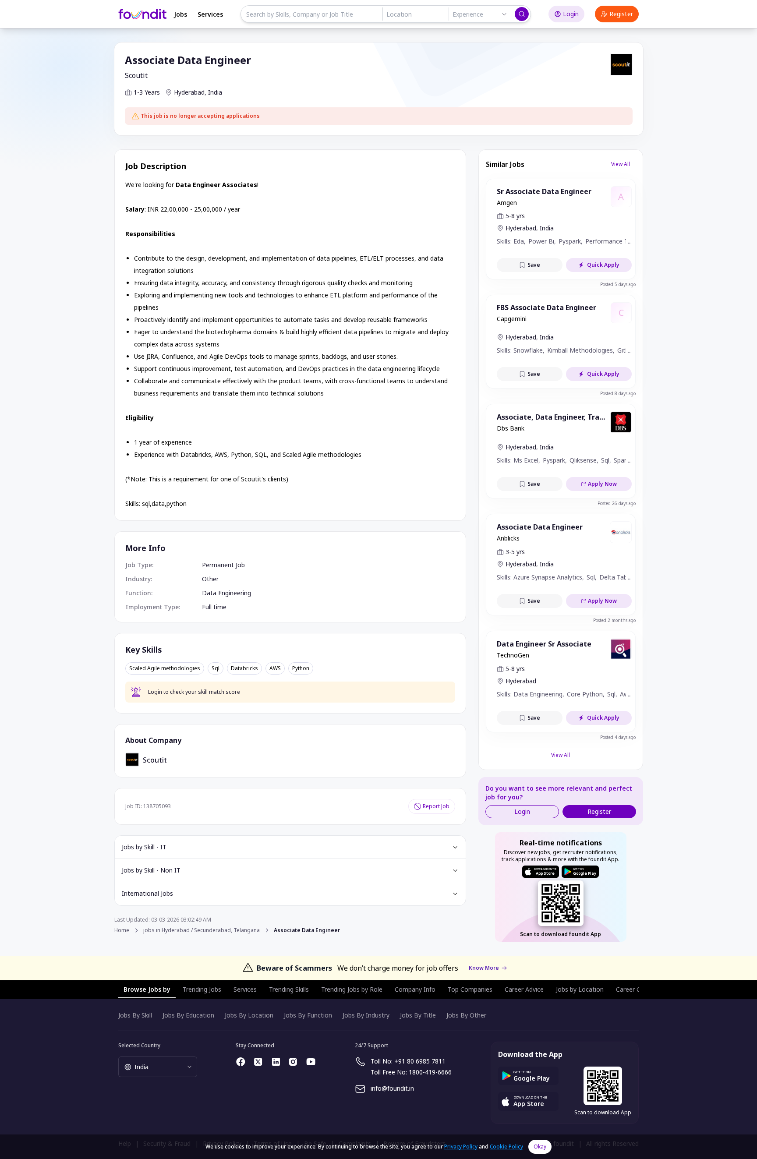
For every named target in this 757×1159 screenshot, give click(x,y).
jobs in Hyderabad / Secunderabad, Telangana (201, 930)
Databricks (244, 668)
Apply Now (602, 484)
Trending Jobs (202, 989)
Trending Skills (289, 989)
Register (621, 14)
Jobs (180, 14)
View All (620, 164)
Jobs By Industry (366, 1015)
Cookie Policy (506, 1146)
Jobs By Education (188, 1015)
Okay (540, 1146)
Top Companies (470, 989)
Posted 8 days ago (618, 393)
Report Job (436, 806)
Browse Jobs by (147, 989)
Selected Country (139, 1045)
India (215, 92)
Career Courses (638, 989)
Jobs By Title (418, 1015)
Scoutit (136, 75)
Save (533, 265)
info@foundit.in (392, 1088)
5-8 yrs (515, 216)
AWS (275, 668)
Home (121, 930)
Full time (214, 607)
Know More (484, 968)
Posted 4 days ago (618, 737)
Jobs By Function (308, 1015)
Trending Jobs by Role (351, 989)
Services (210, 14)
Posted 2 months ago (614, 620)
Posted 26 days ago (617, 503)
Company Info (415, 989)
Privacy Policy (461, 1146)
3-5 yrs (515, 552)
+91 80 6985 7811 (420, 1061)
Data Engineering (226, 593)
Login (571, 14)
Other (210, 579)
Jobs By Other (466, 1015)
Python (300, 668)
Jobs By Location (249, 1015)
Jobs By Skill (135, 1015)
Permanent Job (223, 565)
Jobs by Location (580, 989)
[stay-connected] (241, 1062)
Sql (215, 668)
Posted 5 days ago (618, 284)
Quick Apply (603, 265)
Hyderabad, (190, 92)
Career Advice (524, 989)
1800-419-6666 (430, 1072)
